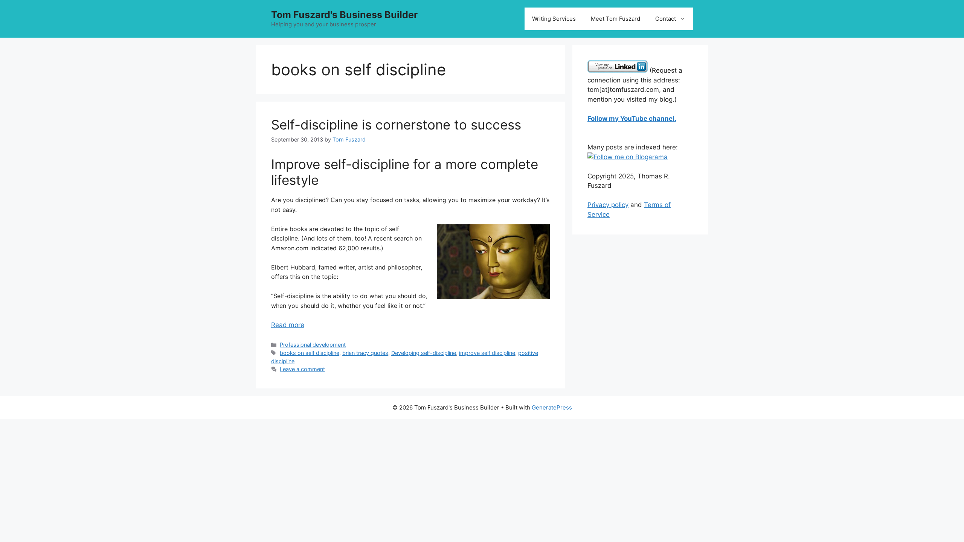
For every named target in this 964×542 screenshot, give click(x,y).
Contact (665, 18)
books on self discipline (309, 353)
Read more (287, 325)
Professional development (313, 344)
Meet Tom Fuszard (615, 18)
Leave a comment (302, 369)
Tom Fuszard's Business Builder (344, 14)
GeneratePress (552, 407)
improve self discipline (487, 353)
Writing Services (554, 18)
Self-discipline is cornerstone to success (396, 124)
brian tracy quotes (365, 353)
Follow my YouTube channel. (631, 118)
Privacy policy (607, 205)
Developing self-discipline (423, 353)
